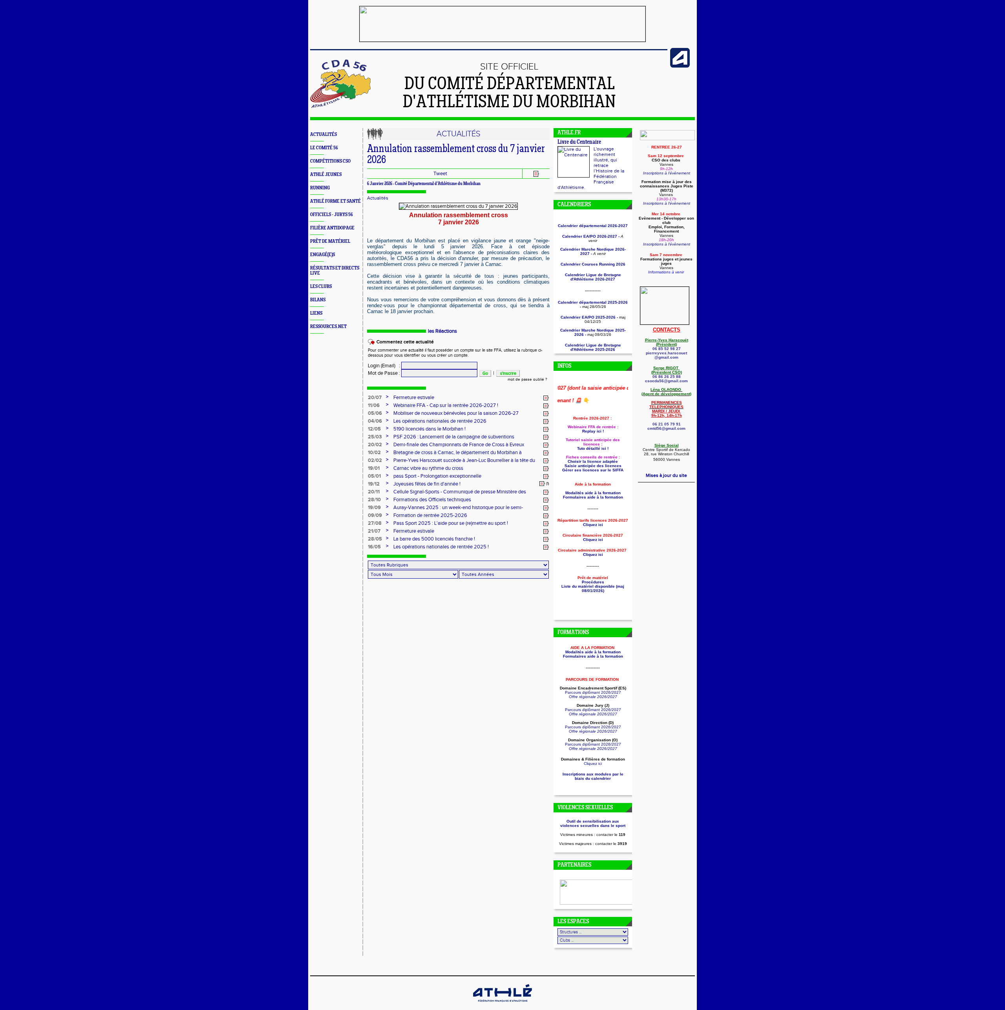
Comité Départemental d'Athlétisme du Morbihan (438, 183)
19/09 (374, 507)
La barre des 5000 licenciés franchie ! (434, 539)
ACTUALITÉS (323, 134)
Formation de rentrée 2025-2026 (430, 515)
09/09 (375, 515)
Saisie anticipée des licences (593, 466)
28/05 (375, 539)
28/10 (374, 500)
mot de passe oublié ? (527, 379)
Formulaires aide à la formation (593, 497)
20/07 (375, 397)
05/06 (375, 413)
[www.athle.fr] (680, 66)
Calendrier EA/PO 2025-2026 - (589, 317)
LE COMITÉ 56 (324, 147)
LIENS (316, 313)
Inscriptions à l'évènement (666, 173)
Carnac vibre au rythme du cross (428, 468)
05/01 (374, 476)
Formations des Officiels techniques (432, 500)
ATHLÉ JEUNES (326, 174)
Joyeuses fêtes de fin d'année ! (426, 484)
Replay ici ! (593, 431)
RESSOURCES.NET (328, 326)
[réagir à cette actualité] (546, 398)
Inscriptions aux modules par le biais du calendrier (593, 776)
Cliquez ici (593, 763)
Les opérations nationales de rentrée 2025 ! (441, 547)
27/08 (375, 523)
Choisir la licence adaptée (593, 461)
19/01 (374, 468)
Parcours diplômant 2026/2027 (593, 692)
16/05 (374, 547)
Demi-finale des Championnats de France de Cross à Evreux (458, 445)
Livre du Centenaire (579, 142)
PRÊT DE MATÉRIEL (330, 241)
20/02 (375, 445)
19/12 (374, 484)
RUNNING (320, 188)
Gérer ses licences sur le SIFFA (592, 470)
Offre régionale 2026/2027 (593, 697)
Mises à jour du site (666, 475)
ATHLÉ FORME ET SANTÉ (335, 201)
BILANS (317, 299)
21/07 (374, 531)
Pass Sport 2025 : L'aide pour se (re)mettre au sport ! (450, 523)
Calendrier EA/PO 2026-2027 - (590, 236)
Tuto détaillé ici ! (592, 448)
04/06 (375, 421)
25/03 (375, 437)
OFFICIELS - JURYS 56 (331, 214)
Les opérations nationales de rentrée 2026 (439, 421)
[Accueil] (340, 106)
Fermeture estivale (413, 397)
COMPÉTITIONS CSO (330, 161)
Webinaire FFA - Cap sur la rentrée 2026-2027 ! (445, 405)
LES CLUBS (321, 286)
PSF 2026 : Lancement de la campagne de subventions (453, 437)
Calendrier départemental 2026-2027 (593, 226)
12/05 (374, 429)
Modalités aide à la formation (593, 493)
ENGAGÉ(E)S (322, 254)
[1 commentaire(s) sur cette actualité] (542, 483)
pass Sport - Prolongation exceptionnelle (437, 476)
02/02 (375, 460)
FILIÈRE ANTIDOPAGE (332, 228)
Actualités (377, 198)
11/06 (374, 405)
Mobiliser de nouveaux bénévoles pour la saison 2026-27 (456, 413)
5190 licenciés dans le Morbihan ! (429, 429)
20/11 (374, 492)
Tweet (440, 173)
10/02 (374, 452)
